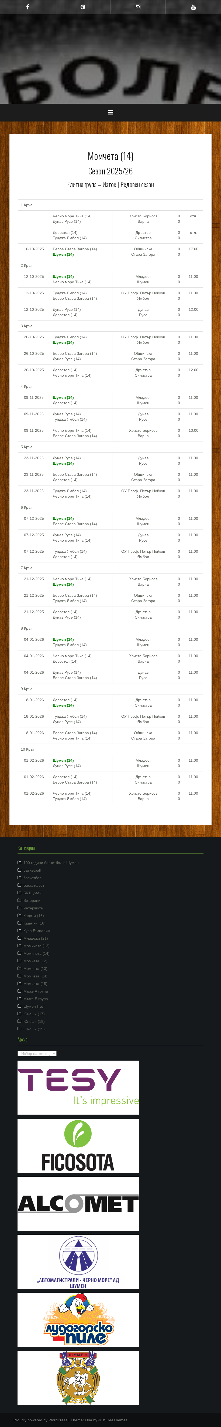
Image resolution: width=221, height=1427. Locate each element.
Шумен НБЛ (33, 1006)
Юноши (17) (34, 1014)
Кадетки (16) (34, 923)
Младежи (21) (35, 938)
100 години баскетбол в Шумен (51, 863)
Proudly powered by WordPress (40, 1420)
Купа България (36, 931)
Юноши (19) (34, 1029)
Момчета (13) (35, 968)
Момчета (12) (35, 961)
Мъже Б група (35, 999)
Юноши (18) (34, 1021)
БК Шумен (32, 893)
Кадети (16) (33, 915)
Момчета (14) (35, 976)
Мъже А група (35, 991)
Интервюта (33, 908)
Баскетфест (33, 885)
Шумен (110, 55)
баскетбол (32, 878)
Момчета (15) (35, 983)
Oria (88, 1420)
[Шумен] (110, 38)
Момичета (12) (36, 946)
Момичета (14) (36, 953)
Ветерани (31, 900)
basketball (32, 870)
